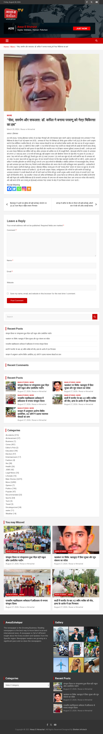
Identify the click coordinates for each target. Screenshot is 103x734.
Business (9, 441)
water (8, 510)
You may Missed (15, 522)
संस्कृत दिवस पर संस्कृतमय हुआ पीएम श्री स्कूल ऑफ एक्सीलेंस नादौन (29, 333)
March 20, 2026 (13, 129)
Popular (9, 492)
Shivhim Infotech (80, 729)
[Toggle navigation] (7, 41)
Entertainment (11, 457)
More (9, 115)
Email (10, 271)
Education (10, 451)
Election (9, 454)
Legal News (10, 473)
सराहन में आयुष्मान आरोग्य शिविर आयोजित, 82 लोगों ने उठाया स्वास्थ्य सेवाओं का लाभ (33, 354)
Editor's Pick (11, 448)
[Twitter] (14, 189)
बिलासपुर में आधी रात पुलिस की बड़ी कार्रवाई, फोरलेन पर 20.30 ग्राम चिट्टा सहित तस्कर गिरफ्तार (28, 204)
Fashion (9, 460)
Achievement (11, 438)
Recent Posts (15, 377)
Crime (8, 444)
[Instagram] (24, 189)
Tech (8, 501)
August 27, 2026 (24, 391)
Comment (12, 230)
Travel (8, 504)
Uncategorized (12, 507)
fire (7, 463)
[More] (29, 189)
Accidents (10, 435)
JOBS (8, 470)
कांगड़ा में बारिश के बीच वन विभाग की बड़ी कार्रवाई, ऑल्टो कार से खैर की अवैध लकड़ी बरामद (74, 204)
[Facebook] (9, 189)
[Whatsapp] (19, 189)
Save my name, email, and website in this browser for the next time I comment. (42, 293)
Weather (9, 513)
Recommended (12, 495)
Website (10, 282)
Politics (9, 488)
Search (94, 317)
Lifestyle (9, 476)
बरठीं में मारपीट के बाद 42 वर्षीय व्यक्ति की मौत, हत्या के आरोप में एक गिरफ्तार (31, 349)
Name (10, 260)
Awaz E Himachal (37, 729)
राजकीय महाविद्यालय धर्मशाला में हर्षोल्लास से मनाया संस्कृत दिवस (27, 344)
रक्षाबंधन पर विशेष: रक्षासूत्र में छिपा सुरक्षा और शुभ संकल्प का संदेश (28, 339)
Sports (8, 498)
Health (8, 466)
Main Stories (23, 382)
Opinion (9, 485)
